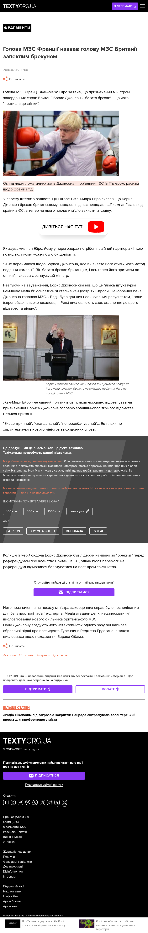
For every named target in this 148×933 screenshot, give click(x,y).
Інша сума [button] (77, 511)
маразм (44, 655)
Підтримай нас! (13, 886)
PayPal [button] (98, 531)
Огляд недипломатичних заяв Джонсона (38, 183)
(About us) (22, 817)
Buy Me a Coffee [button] (43, 531)
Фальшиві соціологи (17, 862)
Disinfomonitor (13, 872)
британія (27, 655)
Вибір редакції (13, 837)
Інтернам (9, 877)
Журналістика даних (17, 852)
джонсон (60, 655)
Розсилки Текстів (15, 832)
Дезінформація (13, 866)
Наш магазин (12, 891)
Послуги (9, 857)
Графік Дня (10, 896)
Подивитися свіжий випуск (44, 785)
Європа (10, 655)
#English (9, 842)
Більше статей (16, 707)
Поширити (16, 79)
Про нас (8, 817)
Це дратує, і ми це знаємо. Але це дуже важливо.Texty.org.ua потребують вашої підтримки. (43, 450)
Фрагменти (11, 827)
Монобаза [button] (74, 531)
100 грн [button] (11, 511)
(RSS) (15, 822)
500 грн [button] (32, 511)
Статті (7, 822)
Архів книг (10, 906)
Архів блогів (12, 901)
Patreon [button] (13, 531)
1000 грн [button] (54, 511)
